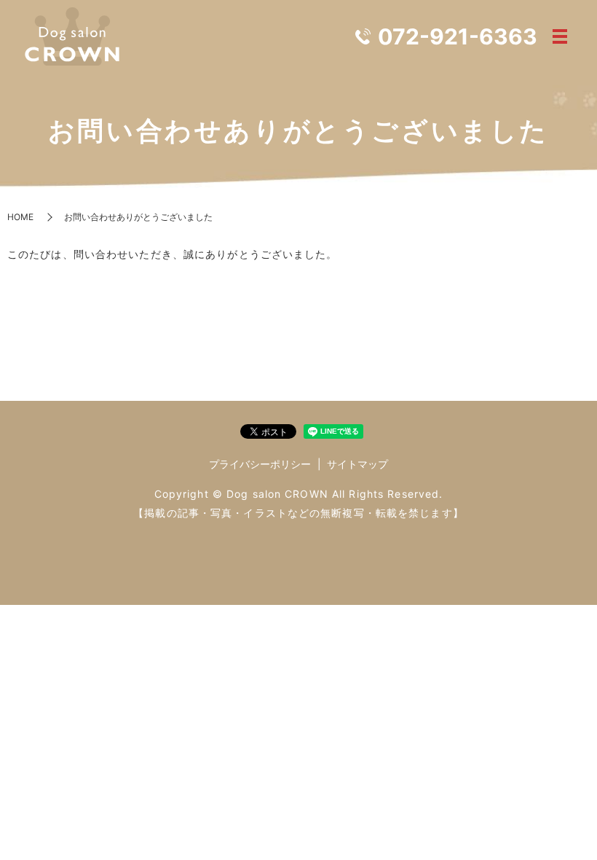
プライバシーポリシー (260, 464)
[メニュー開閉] (560, 36)
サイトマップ (357, 464)
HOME (20, 216)
